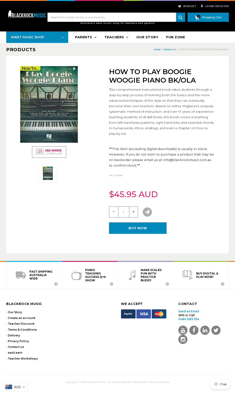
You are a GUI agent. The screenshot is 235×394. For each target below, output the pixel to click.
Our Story (15, 312)
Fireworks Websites (158, 382)
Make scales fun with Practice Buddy (151, 275)
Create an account (21, 318)
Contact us (16, 347)
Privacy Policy (18, 341)
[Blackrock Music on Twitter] (205, 330)
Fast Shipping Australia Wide (41, 275)
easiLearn (15, 352)
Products (21, 49)
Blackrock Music (97, 382)
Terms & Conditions (22, 329)
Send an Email (188, 311)
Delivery (14, 335)
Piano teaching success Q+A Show (95, 275)
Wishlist (189, 6)
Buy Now (138, 228)
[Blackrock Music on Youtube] (182, 330)
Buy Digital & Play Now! (207, 275)
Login (208, 6)
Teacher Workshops (23, 358)
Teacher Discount (21, 323)
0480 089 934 (188, 319)
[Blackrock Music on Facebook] (194, 330)
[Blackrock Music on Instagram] (182, 339)
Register (221, 6)
